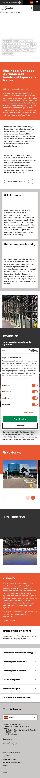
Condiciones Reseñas (9, 769)
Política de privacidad (9, 759)
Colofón (4, 772)
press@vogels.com (19, 639)
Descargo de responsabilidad (11, 762)
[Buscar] (31, 3)
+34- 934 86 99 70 (9, 732)
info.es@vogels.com (10, 734)
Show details (28, 412)
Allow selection (20, 426)
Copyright (5, 756)
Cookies (4, 765)
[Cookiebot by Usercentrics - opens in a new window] (29, 350)
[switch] (35, 391)
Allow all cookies (20, 419)
